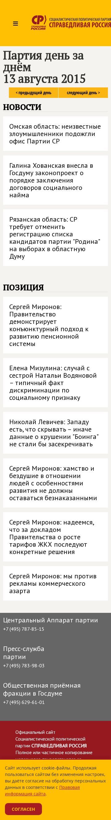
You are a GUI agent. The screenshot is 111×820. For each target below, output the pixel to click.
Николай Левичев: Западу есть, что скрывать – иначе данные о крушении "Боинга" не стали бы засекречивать (54, 432)
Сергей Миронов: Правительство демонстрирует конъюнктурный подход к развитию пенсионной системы (48, 325)
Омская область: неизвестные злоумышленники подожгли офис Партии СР (55, 133)
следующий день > (83, 92)
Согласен (23, 809)
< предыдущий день (33, 92)
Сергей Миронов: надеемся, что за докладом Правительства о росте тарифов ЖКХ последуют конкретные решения (51, 537)
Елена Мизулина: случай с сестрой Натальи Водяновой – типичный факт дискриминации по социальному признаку (53, 383)
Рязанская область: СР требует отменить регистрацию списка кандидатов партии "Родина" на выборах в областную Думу (54, 237)
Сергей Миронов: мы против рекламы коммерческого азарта (53, 583)
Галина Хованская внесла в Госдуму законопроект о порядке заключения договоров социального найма (51, 180)
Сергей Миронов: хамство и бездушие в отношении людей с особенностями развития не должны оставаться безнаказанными (53, 483)
